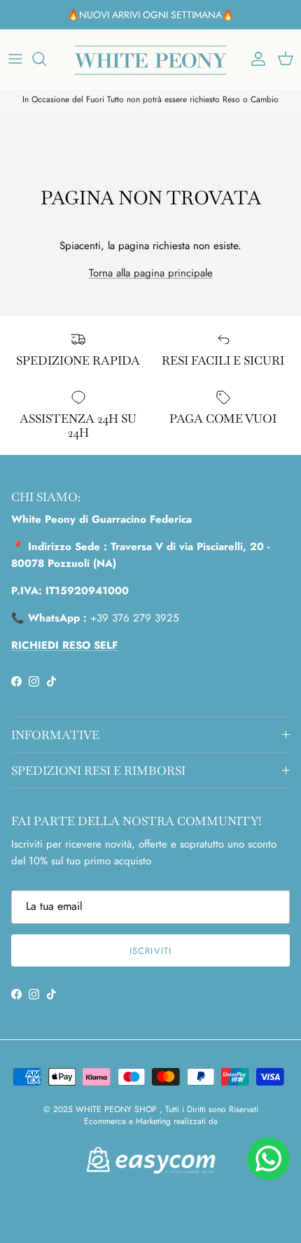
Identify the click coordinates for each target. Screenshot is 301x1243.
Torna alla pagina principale (151, 273)
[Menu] (15, 58)
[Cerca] (46, 58)
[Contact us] (268, 1158)
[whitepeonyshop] (150, 58)
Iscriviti (150, 950)
